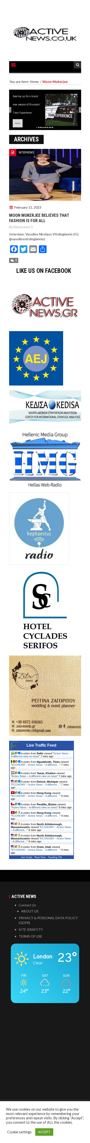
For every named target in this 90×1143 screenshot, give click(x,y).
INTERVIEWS (26, 152)
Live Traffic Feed (41, 745)
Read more (17, 123)
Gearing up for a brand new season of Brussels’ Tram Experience (26, 104)
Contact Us (27, 905)
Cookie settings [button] (19, 1132)
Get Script (26, 857)
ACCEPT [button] (44, 1132)
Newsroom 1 (23, 227)
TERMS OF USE (30, 936)
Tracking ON (55, 857)
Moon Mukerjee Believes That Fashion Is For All (39, 218)
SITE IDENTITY (31, 929)
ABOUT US (29, 911)
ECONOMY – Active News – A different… (36, 764)
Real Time (40, 857)
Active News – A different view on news (34, 776)
